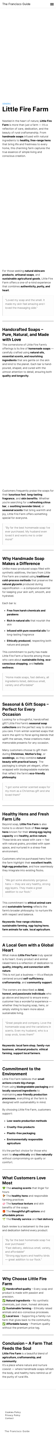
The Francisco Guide (16, 4)
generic (6, 103)
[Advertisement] (28, 52)
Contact (9, 1418)
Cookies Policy (13, 1412)
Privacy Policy (12, 1415)
